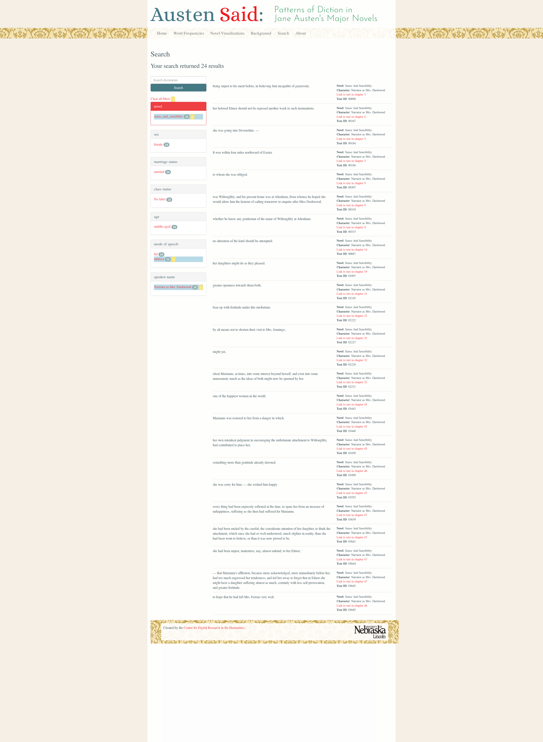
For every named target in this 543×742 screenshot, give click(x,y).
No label (159, 199)
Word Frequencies (189, 33)
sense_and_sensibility (168, 116)
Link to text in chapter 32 (352, 316)
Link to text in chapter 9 (351, 183)
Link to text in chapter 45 (352, 404)
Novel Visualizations (227, 33)
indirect (159, 259)
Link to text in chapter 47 (352, 493)
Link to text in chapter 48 (352, 605)
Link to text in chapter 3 (351, 94)
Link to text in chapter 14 (352, 249)
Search (283, 33)
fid (156, 254)
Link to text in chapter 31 (352, 294)
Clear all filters (162, 98)
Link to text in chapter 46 (352, 471)
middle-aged (162, 226)
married (159, 171)
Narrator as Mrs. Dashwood (172, 287)
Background (261, 33)
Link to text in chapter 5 (351, 139)
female (158, 144)
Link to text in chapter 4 (351, 117)
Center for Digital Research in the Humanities (214, 627)
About (300, 33)
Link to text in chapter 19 (352, 271)
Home (162, 33)
